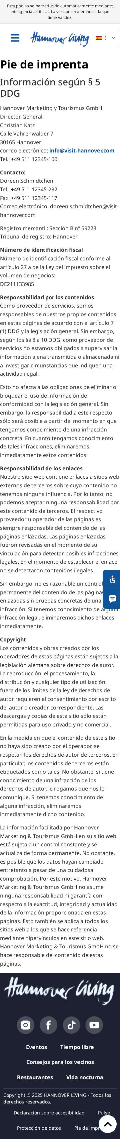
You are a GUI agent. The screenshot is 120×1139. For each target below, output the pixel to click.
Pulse (104, 1112)
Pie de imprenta (92, 1128)
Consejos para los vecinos (60, 1062)
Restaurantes (35, 1077)
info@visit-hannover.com (82, 150)
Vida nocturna (84, 1077)
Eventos (36, 1047)
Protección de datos (39, 1128)
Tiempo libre (77, 1047)
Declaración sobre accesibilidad (49, 1112)
